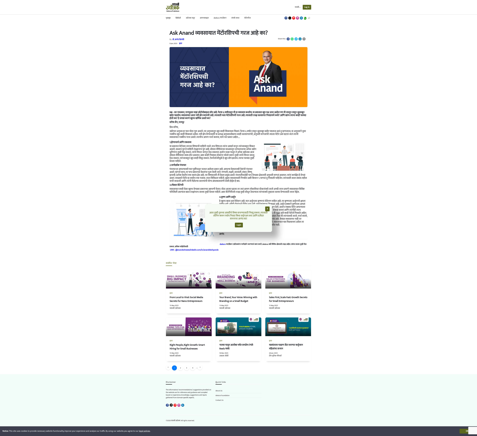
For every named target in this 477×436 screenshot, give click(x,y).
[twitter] (296, 39)
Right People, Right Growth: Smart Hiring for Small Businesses (187, 347)
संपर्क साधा (235, 18)
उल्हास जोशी (223, 355)
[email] (304, 39)
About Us (219, 390)
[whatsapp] (292, 39)
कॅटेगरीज (247, 18)
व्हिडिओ (178, 18)
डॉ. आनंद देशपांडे (178, 39)
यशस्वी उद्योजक (175, 308)
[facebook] (288, 39)
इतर (180, 43)
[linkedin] (300, 39)
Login (239, 225)
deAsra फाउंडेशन (220, 18)
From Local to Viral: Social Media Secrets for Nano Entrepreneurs (186, 299)
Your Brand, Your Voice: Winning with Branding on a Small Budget (238, 299)
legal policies (144, 431)
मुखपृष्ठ (168, 18)
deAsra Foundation (222, 395)
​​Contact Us (219, 400)
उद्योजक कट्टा (190, 18)
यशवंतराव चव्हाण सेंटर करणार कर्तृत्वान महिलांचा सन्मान (286, 347)
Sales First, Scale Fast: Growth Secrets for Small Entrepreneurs (288, 299)
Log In (307, 7)
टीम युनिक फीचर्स (275, 355)
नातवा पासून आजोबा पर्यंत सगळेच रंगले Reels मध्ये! (236, 347)
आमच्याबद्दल (204, 18)
